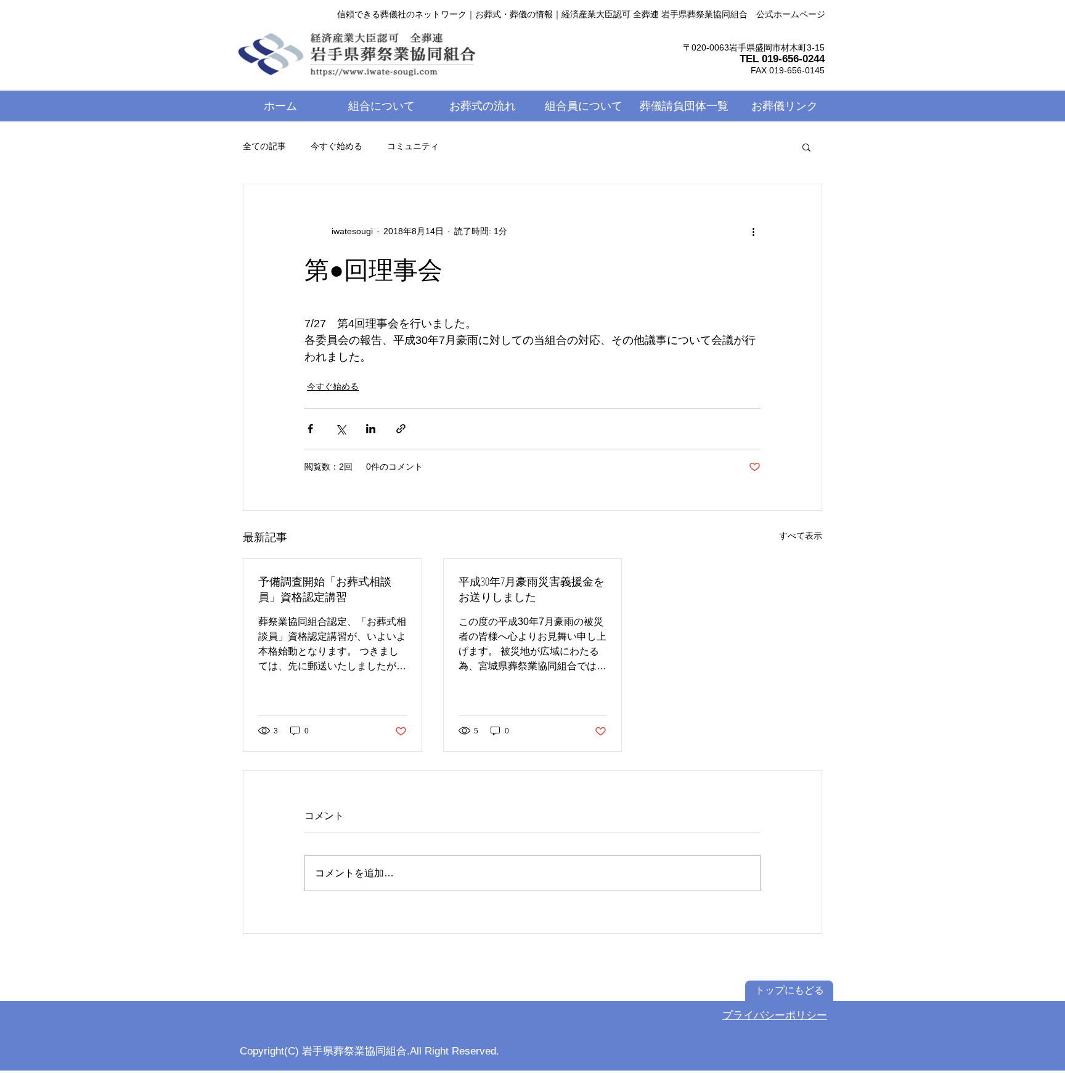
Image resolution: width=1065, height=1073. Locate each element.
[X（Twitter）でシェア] (340, 429)
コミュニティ (413, 146)
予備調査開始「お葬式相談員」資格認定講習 (324, 589)
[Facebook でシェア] (310, 429)
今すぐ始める (336, 146)
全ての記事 (264, 146)
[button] (806, 147)
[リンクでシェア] (401, 429)
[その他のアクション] (753, 231)
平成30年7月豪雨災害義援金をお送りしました (532, 589)
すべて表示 (800, 536)
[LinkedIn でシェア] (371, 429)
